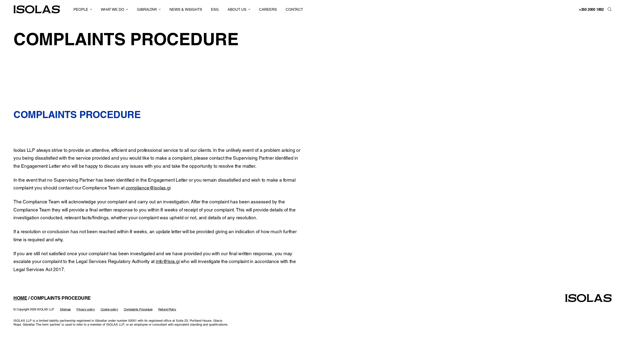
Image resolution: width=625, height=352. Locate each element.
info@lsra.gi (168, 261)
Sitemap (65, 309)
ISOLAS (36, 9)
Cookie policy (109, 309)
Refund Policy (167, 309)
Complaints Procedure (138, 309)
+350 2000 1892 (591, 9)
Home (20, 298)
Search (609, 9)
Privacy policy (85, 309)
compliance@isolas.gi (148, 187)
